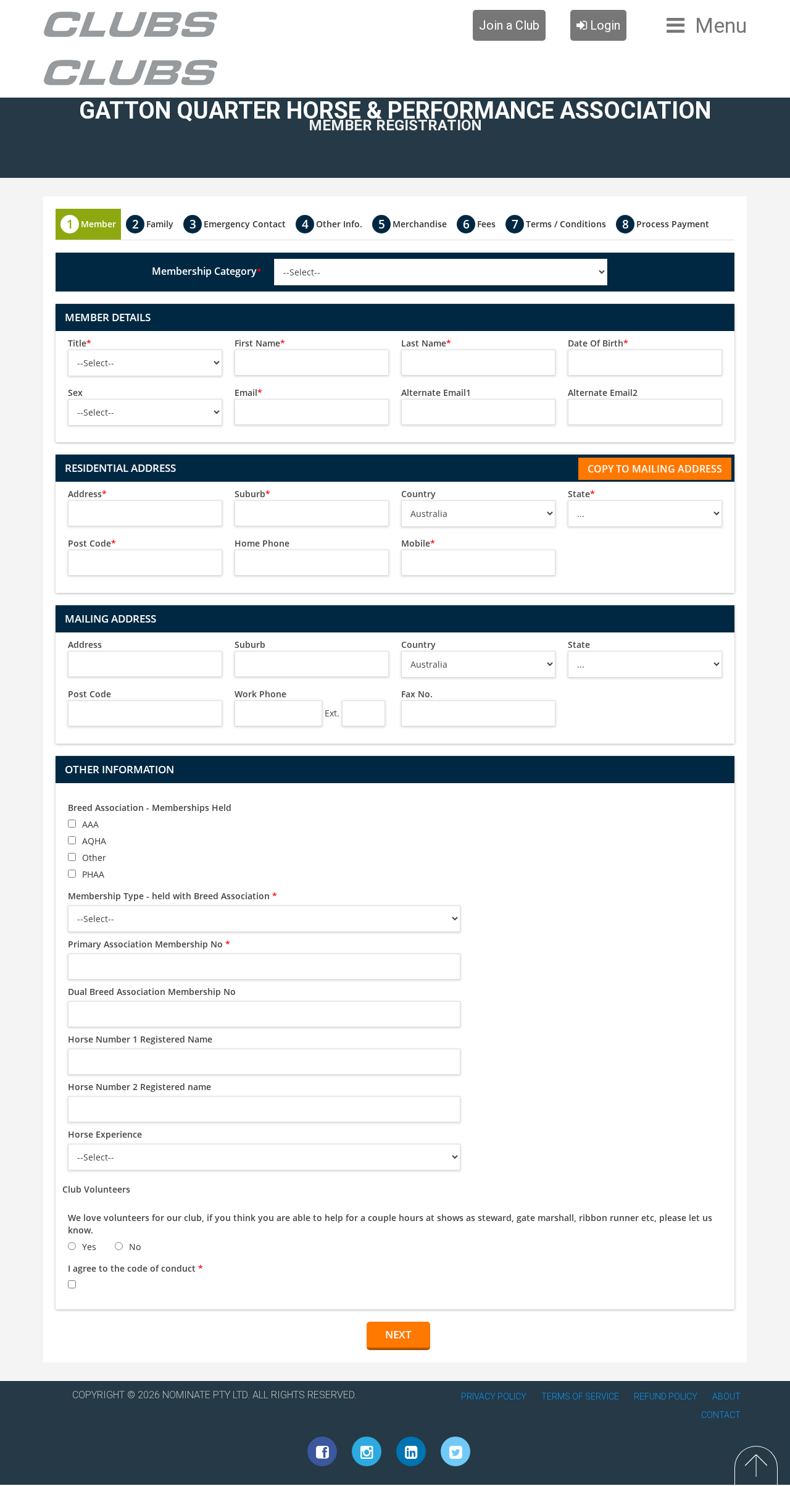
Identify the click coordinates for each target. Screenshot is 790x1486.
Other (94, 857)
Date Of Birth (598, 343)
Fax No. (417, 694)
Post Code (92, 543)
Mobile (418, 543)
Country (418, 494)
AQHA (94, 841)
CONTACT (721, 1415)
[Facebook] (322, 1451)
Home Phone (262, 543)
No (135, 1247)
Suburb (252, 494)
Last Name (426, 343)
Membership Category (207, 271)
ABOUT (726, 1396)
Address (87, 494)
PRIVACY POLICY (493, 1396)
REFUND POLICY (665, 1396)
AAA (90, 824)
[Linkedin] (411, 1451)
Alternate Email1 (436, 392)
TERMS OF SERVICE (580, 1396)
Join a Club (509, 25)
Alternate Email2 (603, 392)
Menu (721, 25)
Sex (75, 392)
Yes (89, 1247)
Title (79, 343)
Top (756, 1465)
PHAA (93, 874)
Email (248, 392)
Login (603, 25)
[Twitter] (455, 1451)
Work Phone (260, 694)
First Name (260, 343)
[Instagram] (366, 1451)
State (581, 494)
